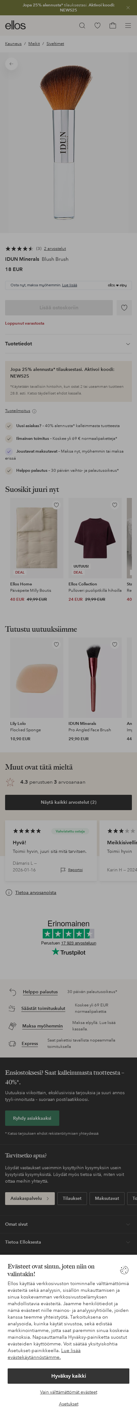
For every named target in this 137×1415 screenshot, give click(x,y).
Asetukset (68, 1404)
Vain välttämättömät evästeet (68, 1392)
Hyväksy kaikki (68, 1376)
